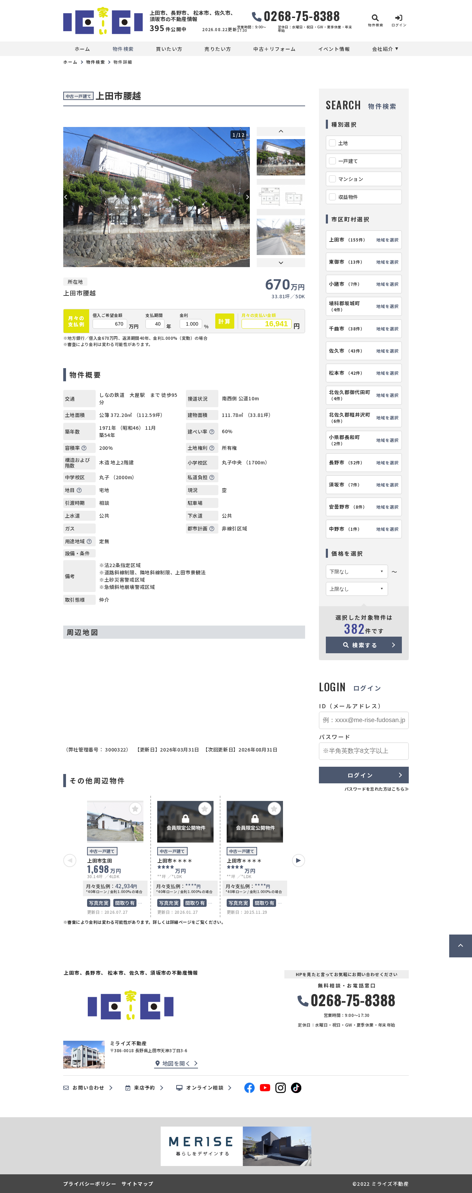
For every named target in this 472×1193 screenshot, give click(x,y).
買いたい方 (169, 48)
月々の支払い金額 (259, 315)
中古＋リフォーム (274, 48)
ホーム (83, 48)
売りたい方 (218, 48)
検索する (365, 645)
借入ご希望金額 (108, 315)
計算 (224, 321)
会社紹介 (383, 48)
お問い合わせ (88, 1088)
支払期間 (154, 315)
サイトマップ (137, 1183)
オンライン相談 (205, 1088)
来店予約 (144, 1088)
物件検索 (123, 48)
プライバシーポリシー (89, 1183)
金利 (184, 315)
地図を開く (176, 1063)
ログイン (360, 775)
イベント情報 (334, 48)
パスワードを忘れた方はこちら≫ (376, 789)
